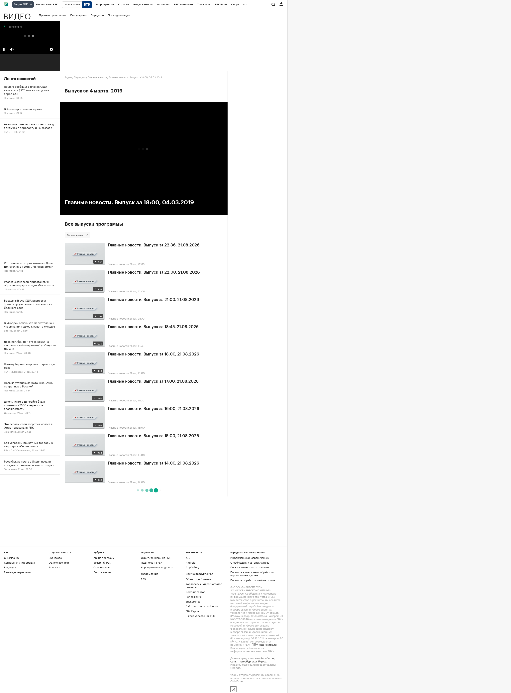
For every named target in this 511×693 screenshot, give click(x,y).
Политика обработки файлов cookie (252, 580)
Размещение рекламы (17, 572)
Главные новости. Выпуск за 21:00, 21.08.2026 (153, 300)
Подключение (102, 572)
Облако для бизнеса (198, 579)
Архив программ (103, 557)
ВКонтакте (55, 557)
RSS (143, 579)
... (245, 4)
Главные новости (97, 77)
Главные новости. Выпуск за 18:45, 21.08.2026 (153, 327)
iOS (188, 557)
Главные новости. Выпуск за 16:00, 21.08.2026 (153, 409)
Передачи (97, 15)
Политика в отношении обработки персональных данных (252, 573)
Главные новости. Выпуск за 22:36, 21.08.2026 (154, 245)
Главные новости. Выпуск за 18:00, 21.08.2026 (153, 354)
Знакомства (193, 601)
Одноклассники (59, 562)
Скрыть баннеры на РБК (155, 557)
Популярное (78, 15)
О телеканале (101, 567)
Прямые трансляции (52, 15)
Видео (17, 15)
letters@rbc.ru (268, 644)
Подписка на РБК (151, 562)
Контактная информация (19, 562)
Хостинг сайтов (195, 592)
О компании (12, 557)
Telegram (54, 567)
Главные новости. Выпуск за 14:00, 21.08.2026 (153, 463)
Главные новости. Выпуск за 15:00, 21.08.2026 (153, 436)
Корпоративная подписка (157, 567)
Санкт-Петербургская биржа (248, 661)
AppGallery (192, 567)
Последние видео (119, 15)
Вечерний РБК (102, 562)
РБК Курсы (192, 611)
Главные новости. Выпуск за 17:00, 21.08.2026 (153, 381)
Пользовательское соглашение (249, 567)
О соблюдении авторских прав (249, 562)
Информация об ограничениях (249, 557)
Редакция (10, 567)
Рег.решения (194, 596)
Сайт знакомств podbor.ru (202, 606)
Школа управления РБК (200, 616)
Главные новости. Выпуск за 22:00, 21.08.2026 (154, 272)
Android (190, 562)
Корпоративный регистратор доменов (204, 585)
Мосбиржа (267, 658)
